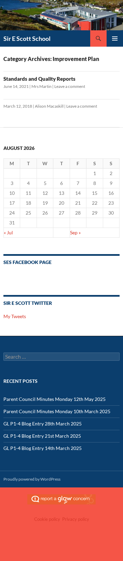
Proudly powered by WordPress (31, 479)
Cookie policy (47, 519)
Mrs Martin (41, 86)
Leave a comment (69, 86)
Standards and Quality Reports (39, 79)
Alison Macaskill (49, 106)
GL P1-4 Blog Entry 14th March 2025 (42, 448)
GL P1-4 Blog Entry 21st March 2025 (42, 436)
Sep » (75, 232)
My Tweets (14, 316)
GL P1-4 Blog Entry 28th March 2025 (42, 423)
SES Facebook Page (27, 262)
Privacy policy (75, 519)
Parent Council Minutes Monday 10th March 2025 (56, 411)
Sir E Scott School (27, 38)
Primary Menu (115, 38)
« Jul (8, 232)
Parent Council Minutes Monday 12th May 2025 (54, 399)
